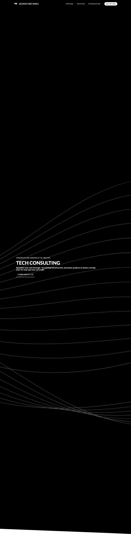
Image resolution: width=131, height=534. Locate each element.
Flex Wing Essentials (94, 4)
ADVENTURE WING (29, 3)
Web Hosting (81, 4)
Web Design (69, 4)
